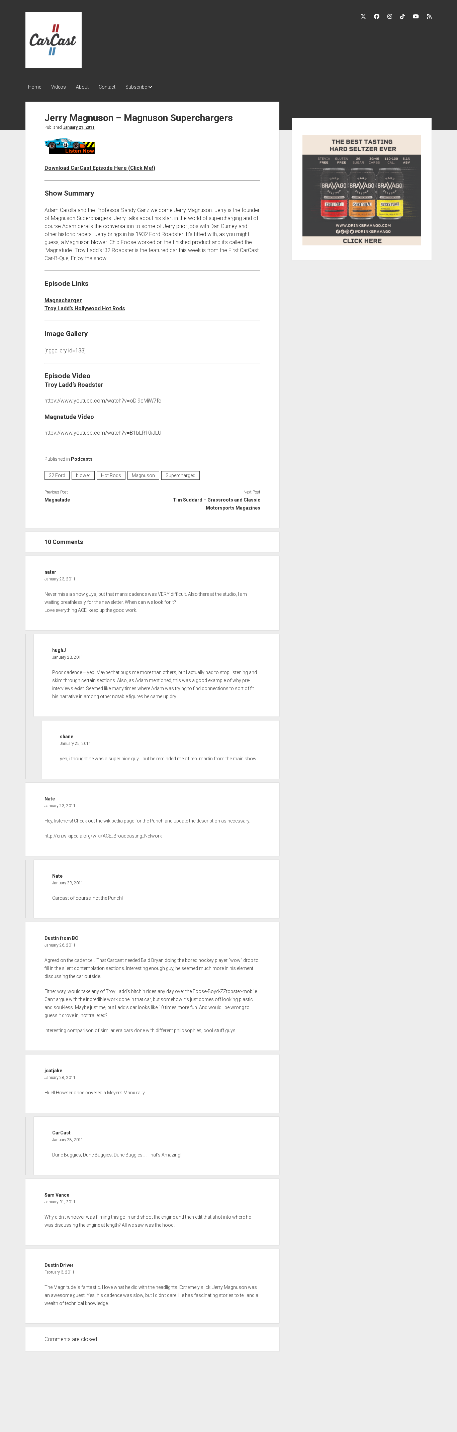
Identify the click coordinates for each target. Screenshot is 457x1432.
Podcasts (82, 459)
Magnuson (143, 475)
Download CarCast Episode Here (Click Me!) (99, 168)
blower (83, 475)
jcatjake (53, 1070)
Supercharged (180, 475)
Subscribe (136, 87)
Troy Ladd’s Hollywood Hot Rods (84, 308)
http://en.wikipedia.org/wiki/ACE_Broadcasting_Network (103, 836)
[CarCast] (53, 66)
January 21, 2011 (79, 127)
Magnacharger (63, 300)
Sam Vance (56, 1195)
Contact (107, 87)
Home (34, 87)
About (82, 87)
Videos (58, 87)
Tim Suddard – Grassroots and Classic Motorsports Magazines (216, 504)
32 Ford (57, 475)
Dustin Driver (59, 1265)
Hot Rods (111, 475)
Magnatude (57, 500)
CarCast (61, 1132)
